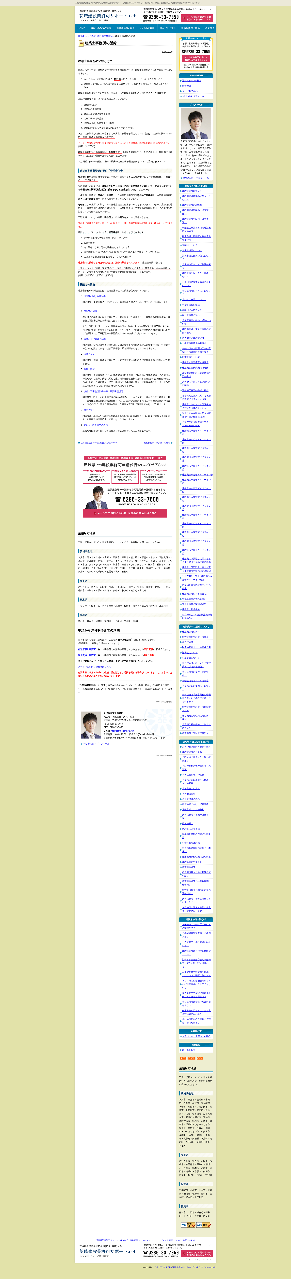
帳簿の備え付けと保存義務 (195, 804)
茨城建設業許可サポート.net (108, 15)
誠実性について (190, 652)
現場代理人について (192, 310)
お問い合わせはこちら (179, 17)
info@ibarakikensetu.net (122, 731)
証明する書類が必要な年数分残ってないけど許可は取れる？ (196, 963)
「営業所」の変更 (191, 788)
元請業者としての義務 (193, 809)
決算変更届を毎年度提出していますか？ (99, 443)
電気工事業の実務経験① (194, 599)
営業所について (190, 245)
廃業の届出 (187, 823)
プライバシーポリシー (194, 1259)
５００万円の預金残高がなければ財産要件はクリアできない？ (196, 984)
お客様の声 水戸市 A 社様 (157, 443)
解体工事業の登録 (191, 315)
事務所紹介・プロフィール (96, 743)
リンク (210, 1259)
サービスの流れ (168, 28)
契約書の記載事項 (191, 828)
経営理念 (209, 28)
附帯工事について (191, 357)
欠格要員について (191, 658)
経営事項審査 (188, 867)
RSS (183, 1058)
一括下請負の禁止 (191, 304)
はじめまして (188, 1050)
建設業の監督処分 (191, 609)
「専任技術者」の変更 (193, 774)
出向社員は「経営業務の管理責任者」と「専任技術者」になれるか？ (196, 698)
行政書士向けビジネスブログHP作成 (188, 1267)
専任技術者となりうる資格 (195, 680)
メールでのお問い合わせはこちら (94, 666)
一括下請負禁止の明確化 (194, 343)
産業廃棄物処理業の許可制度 (196, 856)
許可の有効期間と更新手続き (196, 746)
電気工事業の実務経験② (194, 604)
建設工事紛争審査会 (192, 862)
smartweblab (210, 1267)
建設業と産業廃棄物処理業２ (196, 367)
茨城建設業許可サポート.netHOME (112, 1240)
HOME (81, 36)
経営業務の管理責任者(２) (195, 733)
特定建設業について (192, 250)
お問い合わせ (189, 1240)
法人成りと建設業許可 (193, 338)
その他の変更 (188, 794)
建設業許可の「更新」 (193, 752)
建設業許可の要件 (191, 28)
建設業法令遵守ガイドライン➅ (197, 474)
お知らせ (91, 36)
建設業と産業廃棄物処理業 (195, 362)
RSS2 (191, 1058)
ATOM (200, 1058)
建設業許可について (192, 191)
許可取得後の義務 (191, 799)
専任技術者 (187, 642)
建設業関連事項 (105, 36)
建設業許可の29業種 (192, 205)
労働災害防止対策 (191, 842)
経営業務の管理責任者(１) (195, 637)
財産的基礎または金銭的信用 (196, 647)
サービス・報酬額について (168, 1240)
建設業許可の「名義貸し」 (195, 593)
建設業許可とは (125, 28)
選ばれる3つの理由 (101, 28)
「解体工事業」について (194, 299)
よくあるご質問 (147, 28)
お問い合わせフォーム (193, 96)
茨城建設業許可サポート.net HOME (81, 28)
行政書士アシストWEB (162, 1267)
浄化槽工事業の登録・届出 (195, 390)
